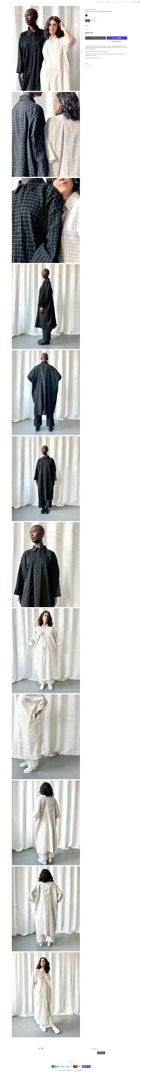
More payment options (117, 41)
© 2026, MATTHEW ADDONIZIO (65, 1070)
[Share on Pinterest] (90, 66)
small (88, 20)
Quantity (87, 25)
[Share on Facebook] (86, 66)
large (94, 20)
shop (102, 1)
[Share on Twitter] (88, 66)
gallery (108, 1)
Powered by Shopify (78, 1070)
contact (120, 1)
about (114, 1)
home (97, 1)
